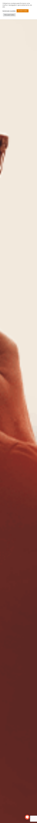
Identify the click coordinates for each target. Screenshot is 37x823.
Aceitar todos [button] (22, 11)
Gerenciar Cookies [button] (9, 11)
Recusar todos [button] (9, 15)
